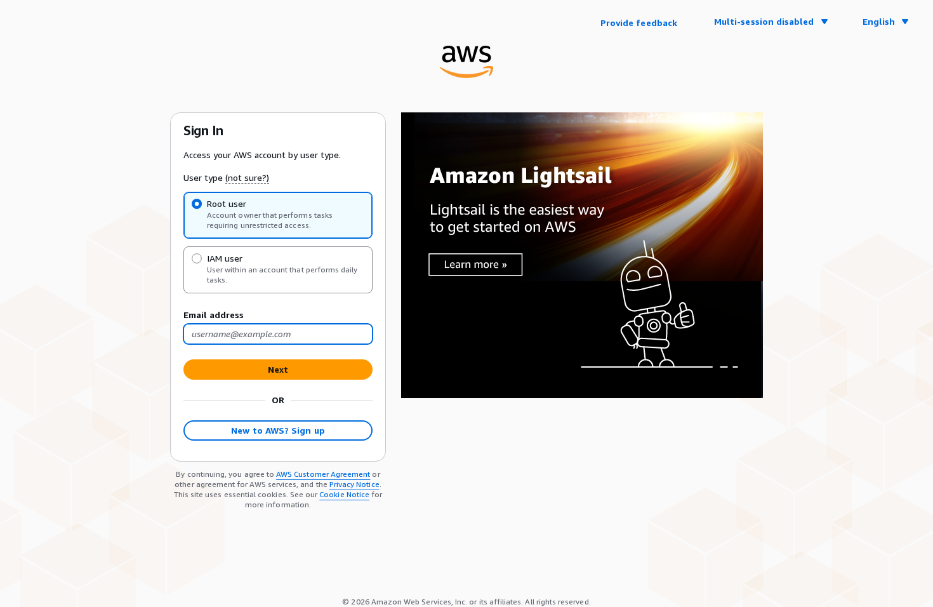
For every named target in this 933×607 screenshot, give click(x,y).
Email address (213, 314)
